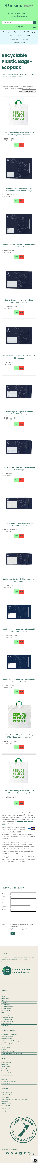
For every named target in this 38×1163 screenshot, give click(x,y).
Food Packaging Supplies (9, 1034)
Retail (19, 35)
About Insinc (5, 998)
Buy (21, 145)
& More (25, 39)
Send (12, 934)
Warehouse (14, 39)
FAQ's (3, 1013)
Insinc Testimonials (7, 1021)
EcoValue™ (4, 1079)
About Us (4, 1000)
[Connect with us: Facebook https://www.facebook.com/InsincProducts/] (12, 1153)
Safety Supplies (6, 1047)
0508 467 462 (24, 13)
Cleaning (6, 32)
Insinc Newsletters (7, 1007)
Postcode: (4, 906)
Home (4, 74)
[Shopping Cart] (19, 27)
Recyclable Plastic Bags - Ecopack (12, 76)
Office (10, 35)
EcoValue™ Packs (19, 42)
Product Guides (6, 1011)
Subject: (4, 909)
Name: (3, 893)
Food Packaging (29, 32)
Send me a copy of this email (22, 929)
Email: (3, 896)
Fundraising (5, 1015)
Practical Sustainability (8, 1075)
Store (9, 74)
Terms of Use (5, 1067)
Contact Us (12, 13)
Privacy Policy (5, 1069)
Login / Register (6, 1023)
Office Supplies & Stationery (10, 1041)
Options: (4, 924)
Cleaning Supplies (7, 1037)
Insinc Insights (5, 1004)
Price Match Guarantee (8, 1081)
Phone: (3, 900)
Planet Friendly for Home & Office (11, 1053)
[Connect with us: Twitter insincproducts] (16, 1153)
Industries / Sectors (7, 1051)
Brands (20, 74)
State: (3, 903)
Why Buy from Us (6, 1019)
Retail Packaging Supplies (9, 1043)
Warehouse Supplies (8, 1045)
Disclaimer (4, 1064)
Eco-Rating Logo (6, 1083)
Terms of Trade (6, 1071)
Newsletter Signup (7, 1017)
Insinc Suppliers (6, 1009)
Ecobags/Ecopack (29, 74)
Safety (28, 35)
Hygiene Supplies (6, 1039)
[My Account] (16, 27)
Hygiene (16, 32)
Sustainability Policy (7, 1073)
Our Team (4, 1002)
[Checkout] (22, 27)
